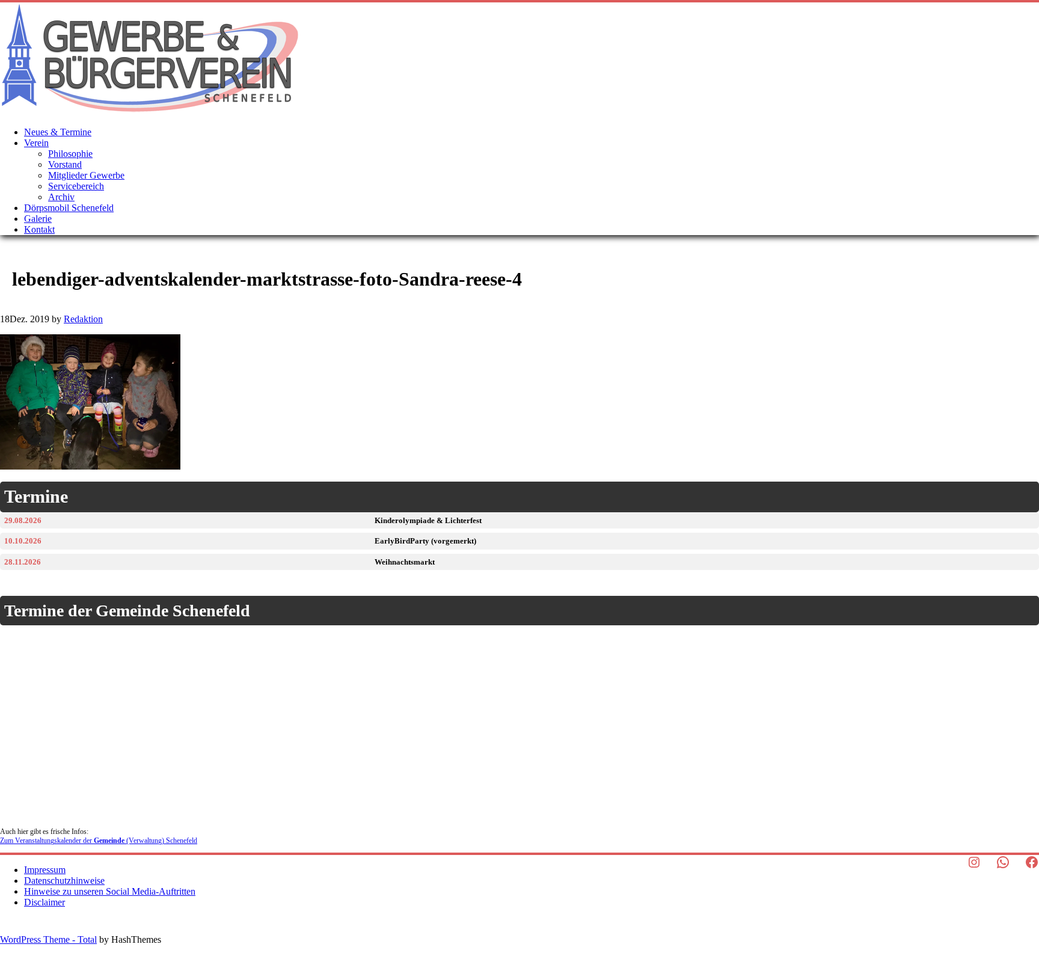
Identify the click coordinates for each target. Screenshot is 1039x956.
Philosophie (70, 154)
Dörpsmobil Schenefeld (69, 208)
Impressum (45, 870)
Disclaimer (44, 902)
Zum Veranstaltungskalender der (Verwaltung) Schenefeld (98, 840)
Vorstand (65, 164)
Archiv (61, 197)
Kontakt (39, 229)
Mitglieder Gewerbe (86, 175)
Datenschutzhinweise (64, 880)
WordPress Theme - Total (48, 939)
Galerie (38, 218)
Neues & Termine (57, 132)
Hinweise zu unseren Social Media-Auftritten (109, 891)
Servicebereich (76, 186)
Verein (36, 143)
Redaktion (83, 319)
